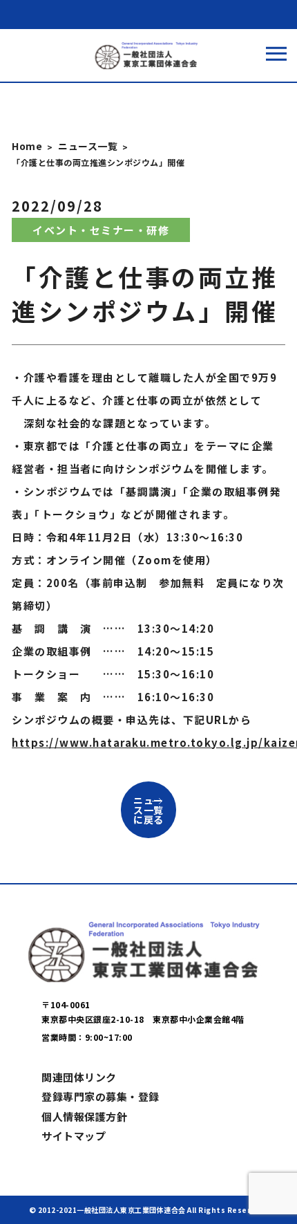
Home (27, 146)
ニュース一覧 (87, 146)
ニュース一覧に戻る (148, 809)
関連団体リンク (79, 1077)
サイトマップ (73, 1136)
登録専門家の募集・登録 (100, 1096)
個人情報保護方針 (84, 1116)
